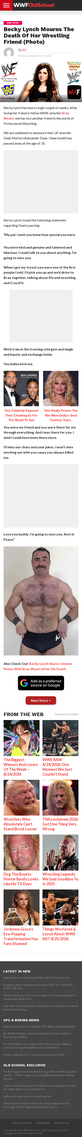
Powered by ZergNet (66, 714)
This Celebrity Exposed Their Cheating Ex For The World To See (21, 415)
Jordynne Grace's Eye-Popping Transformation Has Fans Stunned (21, 936)
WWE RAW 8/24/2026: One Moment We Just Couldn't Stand (57, 766)
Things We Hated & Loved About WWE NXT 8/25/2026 (59, 934)
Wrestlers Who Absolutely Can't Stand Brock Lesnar (20, 824)
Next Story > (41, 700)
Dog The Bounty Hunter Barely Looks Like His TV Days (21, 879)
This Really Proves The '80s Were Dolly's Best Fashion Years (61, 415)
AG (24, 50)
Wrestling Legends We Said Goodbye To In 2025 (60, 879)
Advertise (43, 1123)
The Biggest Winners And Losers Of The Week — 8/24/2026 (21, 766)
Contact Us (61, 1123)
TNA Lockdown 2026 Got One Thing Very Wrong (60, 824)
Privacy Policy (22, 1123)
